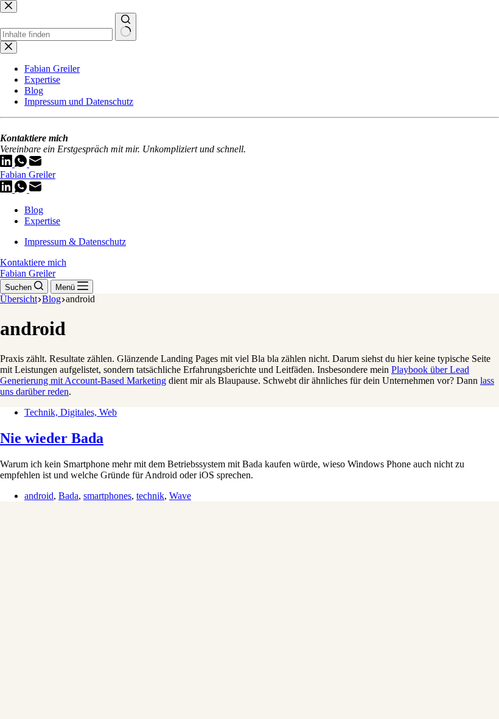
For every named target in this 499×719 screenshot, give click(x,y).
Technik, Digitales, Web (70, 412)
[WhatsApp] (22, 189)
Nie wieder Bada (51, 438)
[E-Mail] (35, 189)
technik (150, 496)
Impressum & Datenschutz (75, 241)
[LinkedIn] (7, 189)
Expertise (42, 221)
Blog (33, 210)
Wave (180, 496)
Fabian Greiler (27, 174)
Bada (68, 496)
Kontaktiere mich (33, 262)
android (39, 496)
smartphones (107, 496)
